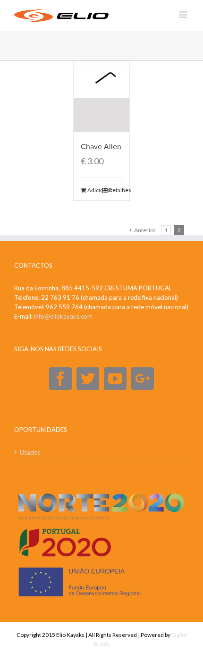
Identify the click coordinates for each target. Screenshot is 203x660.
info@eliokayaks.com (63, 316)
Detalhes (115, 190)
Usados (30, 452)
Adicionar (94, 190)
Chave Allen (101, 147)
